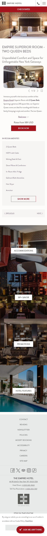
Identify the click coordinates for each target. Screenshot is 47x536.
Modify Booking (26, 440)
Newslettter (23, 429)
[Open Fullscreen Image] (41, 90)
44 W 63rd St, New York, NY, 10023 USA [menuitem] (23, 481)
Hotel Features (23, 390)
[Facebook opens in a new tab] (13, 470)
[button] (23, 77)
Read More (29, 521)
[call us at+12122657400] (38, 3)
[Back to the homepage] (12, 3)
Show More (23, 199)
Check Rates (23, 9)
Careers (23, 455)
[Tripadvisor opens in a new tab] (23, 470)
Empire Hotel (8, 100)
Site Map (23, 461)
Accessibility (23, 445)
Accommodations (23, 250)
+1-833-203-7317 (31, 489)
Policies (23, 435)
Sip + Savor (23, 297)
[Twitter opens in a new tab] (18, 470)
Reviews (23, 424)
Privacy (23, 450)
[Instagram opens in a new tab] (29, 470)
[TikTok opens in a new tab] (34, 470)
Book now (23, 128)
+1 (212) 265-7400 (28, 485)
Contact (23, 419)
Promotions (23, 344)
